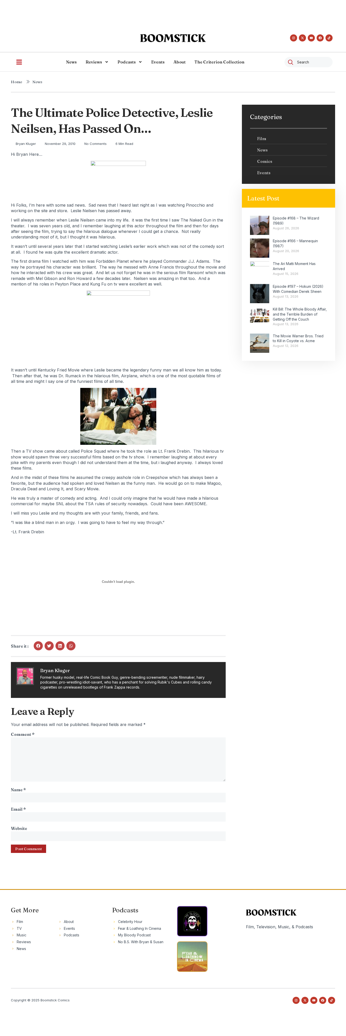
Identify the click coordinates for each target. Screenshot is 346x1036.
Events (158, 61)
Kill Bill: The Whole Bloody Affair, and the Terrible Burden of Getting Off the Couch (300, 314)
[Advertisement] (173, 11)
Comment (22, 734)
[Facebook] (320, 37)
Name (18, 789)
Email (18, 809)
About (180, 61)
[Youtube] (311, 37)
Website (19, 828)
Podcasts (127, 61)
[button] (38, 645)
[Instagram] (293, 37)
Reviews (94, 61)
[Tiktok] (329, 37)
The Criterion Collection (219, 61)
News (71, 61)
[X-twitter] (302, 37)
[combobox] (308, 62)
